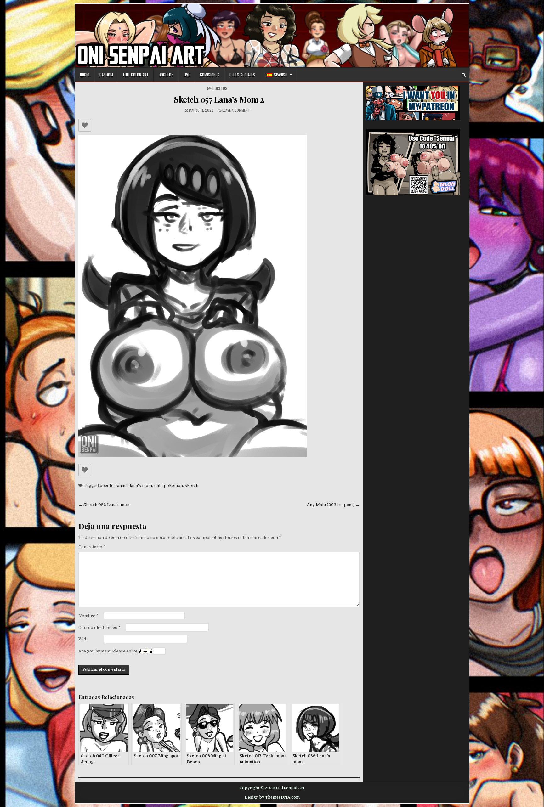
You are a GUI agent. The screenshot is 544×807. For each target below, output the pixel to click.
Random (106, 74)
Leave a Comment (236, 110)
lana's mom (141, 485)
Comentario (91, 547)
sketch (191, 485)
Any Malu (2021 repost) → (333, 504)
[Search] (464, 75)
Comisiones (209, 74)
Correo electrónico (99, 627)
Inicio (84, 74)
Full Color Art (136, 74)
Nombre (88, 615)
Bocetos (166, 74)
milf (158, 485)
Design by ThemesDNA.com (272, 797)
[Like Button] (84, 125)
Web (83, 638)
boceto (107, 485)
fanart (122, 485)
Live (187, 74)
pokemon (173, 485)
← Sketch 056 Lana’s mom (104, 504)
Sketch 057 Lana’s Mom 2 (219, 99)
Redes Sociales (242, 74)
